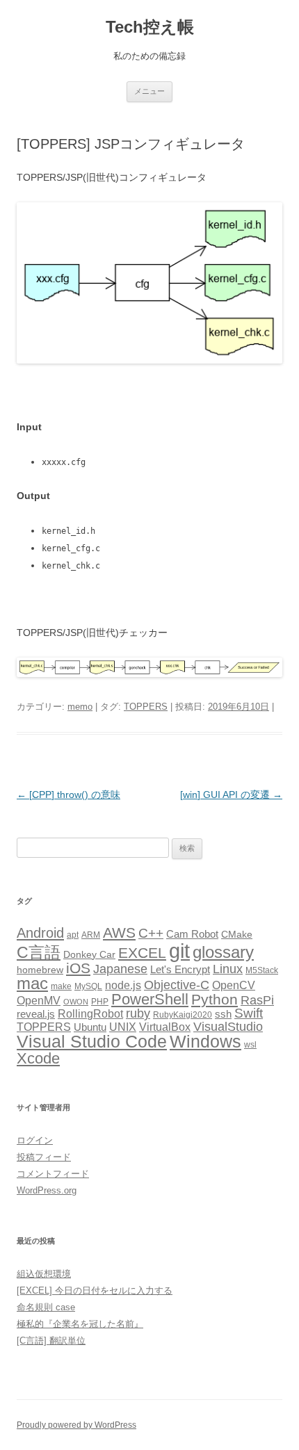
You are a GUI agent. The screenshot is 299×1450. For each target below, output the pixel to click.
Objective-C (176, 985)
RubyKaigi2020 (182, 1015)
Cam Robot (192, 934)
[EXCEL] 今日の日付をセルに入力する (94, 1290)
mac (32, 983)
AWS (119, 932)
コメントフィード (53, 1173)
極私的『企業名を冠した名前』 (80, 1324)
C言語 (38, 952)
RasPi (257, 1000)
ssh (223, 1014)
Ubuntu (90, 1027)
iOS (78, 968)
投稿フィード (44, 1157)
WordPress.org (46, 1190)
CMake (236, 934)
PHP (99, 1002)
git (179, 950)
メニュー (149, 91)
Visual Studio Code (92, 1041)
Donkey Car (89, 955)
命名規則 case (46, 1307)
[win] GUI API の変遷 (231, 794)
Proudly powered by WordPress (76, 1425)
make (61, 986)
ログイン (35, 1140)
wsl (250, 1045)
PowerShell (149, 999)
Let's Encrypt (180, 969)
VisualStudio (228, 1027)
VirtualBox (165, 1026)
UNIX (122, 1027)
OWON (75, 1001)
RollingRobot (90, 1014)
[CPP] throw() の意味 (68, 794)
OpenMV (38, 1001)
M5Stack (261, 970)
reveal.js (36, 1014)
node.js (123, 985)
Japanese (120, 969)
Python (214, 999)
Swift (248, 1013)
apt (73, 935)
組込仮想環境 (44, 1274)
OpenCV (233, 985)
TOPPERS (146, 706)
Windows (205, 1041)
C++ (150, 933)
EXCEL (142, 953)
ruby (138, 1013)
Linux (228, 969)
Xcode (38, 1058)
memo (79, 706)
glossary (223, 952)
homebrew (40, 970)
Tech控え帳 (150, 26)
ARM (90, 935)
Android (40, 932)
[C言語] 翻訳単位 (51, 1340)
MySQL (88, 986)
